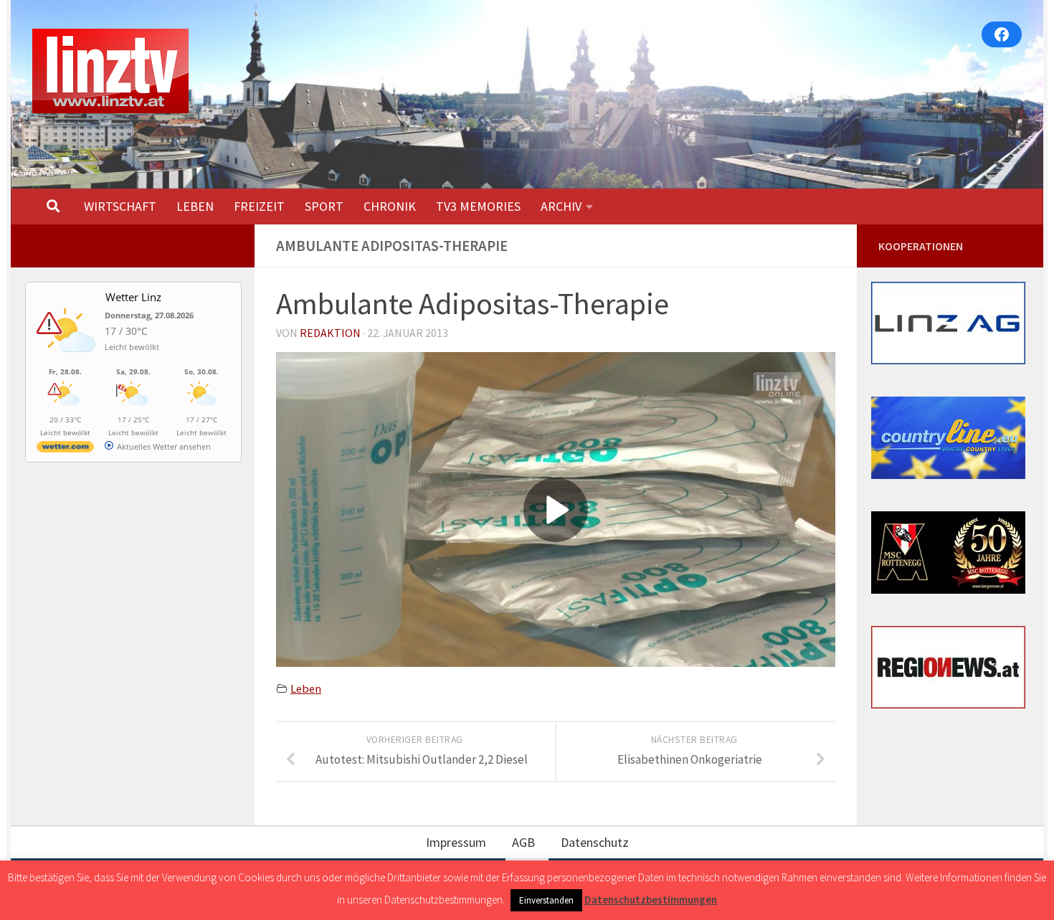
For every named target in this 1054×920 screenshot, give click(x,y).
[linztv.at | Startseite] (110, 71)
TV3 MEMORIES (478, 206)
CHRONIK (390, 206)
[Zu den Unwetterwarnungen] (69, 360)
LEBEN (195, 206)
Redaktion (330, 333)
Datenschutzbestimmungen (650, 899)
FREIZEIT (259, 206)
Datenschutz (595, 842)
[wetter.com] (65, 449)
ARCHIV (561, 206)
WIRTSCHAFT (120, 206)
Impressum (456, 842)
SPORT (324, 206)
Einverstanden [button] (546, 900)
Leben (305, 688)
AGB (523, 842)
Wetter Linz (133, 297)
